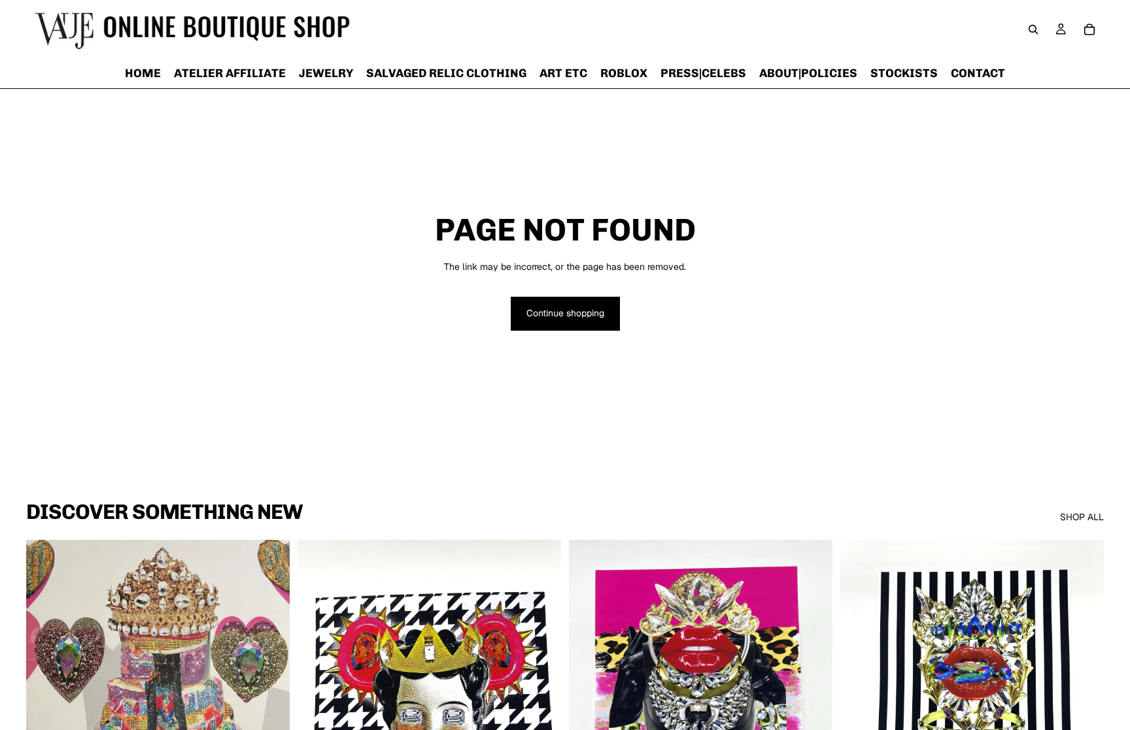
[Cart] (1089, 29)
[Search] (1033, 29)
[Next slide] (270, 704)
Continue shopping (565, 313)
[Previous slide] (45, 704)
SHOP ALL (1082, 517)
